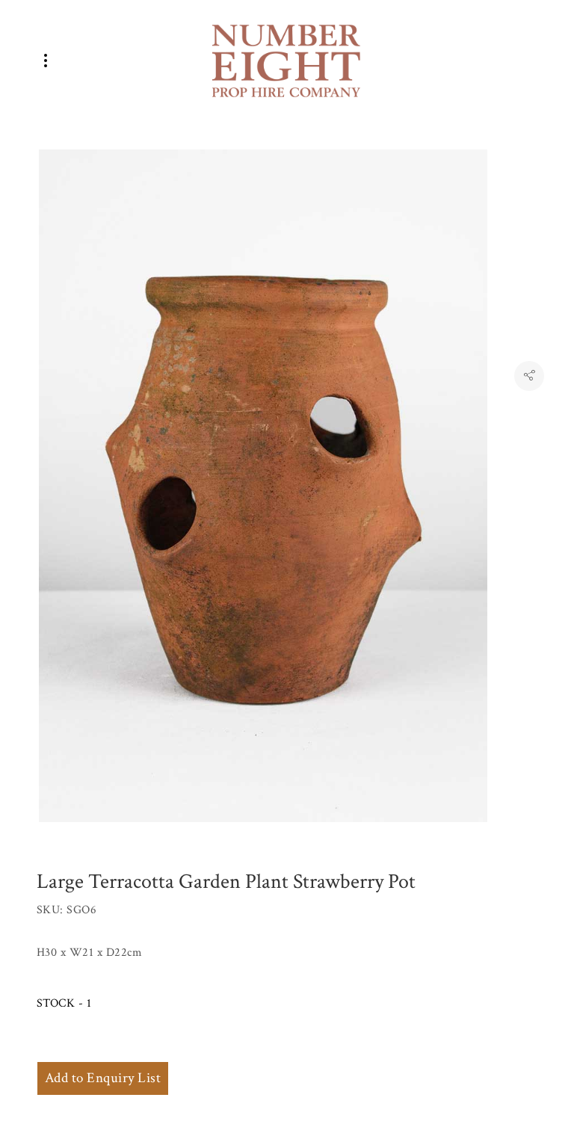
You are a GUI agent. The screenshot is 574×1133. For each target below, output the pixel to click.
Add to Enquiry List (103, 1078)
